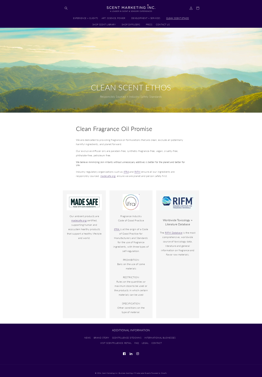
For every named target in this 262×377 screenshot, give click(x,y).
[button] (66, 8)
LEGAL (145, 343)
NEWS (87, 337)
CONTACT (156, 343)
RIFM (137, 171)
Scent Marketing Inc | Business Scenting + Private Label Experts (126, 373)
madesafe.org (108, 175)
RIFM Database (173, 232)
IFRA (126, 171)
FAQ (136, 343)
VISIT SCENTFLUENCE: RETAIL (116, 343)
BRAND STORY (101, 337)
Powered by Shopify (159, 373)
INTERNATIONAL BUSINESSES (159, 337)
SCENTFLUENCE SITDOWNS (126, 337)
